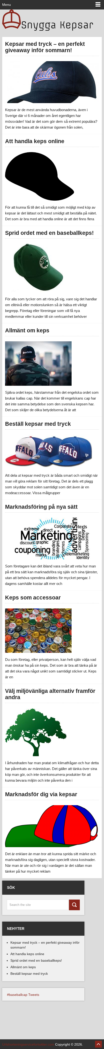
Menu (6, 5)
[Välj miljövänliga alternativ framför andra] (36, 732)
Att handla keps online (34, 141)
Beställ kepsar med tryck (38, 424)
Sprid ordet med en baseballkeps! (49, 233)
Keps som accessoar (33, 597)
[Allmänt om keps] (38, 363)
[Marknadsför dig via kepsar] (52, 826)
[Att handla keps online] (39, 176)
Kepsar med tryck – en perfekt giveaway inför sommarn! (45, 47)
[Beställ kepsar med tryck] (48, 452)
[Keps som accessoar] (38, 630)
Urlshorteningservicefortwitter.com (28, 1044)
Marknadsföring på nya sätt (41, 507)
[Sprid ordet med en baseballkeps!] (35, 268)
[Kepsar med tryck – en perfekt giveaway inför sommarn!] (52, 82)
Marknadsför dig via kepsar (41, 794)
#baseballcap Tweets (23, 995)
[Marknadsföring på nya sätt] (52, 538)
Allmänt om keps (27, 330)
